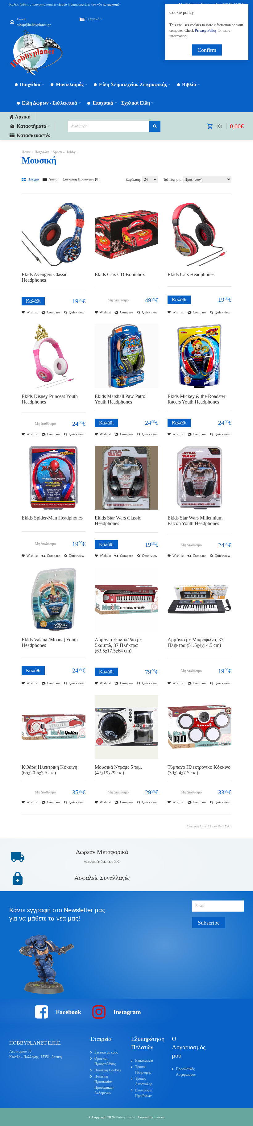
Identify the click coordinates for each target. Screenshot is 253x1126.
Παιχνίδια (42, 152)
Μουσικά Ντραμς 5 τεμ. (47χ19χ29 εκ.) (118, 769)
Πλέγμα (33, 179)
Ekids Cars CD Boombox (120, 274)
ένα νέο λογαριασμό (105, 4)
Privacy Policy (206, 30)
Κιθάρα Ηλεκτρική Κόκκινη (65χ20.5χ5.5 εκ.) (49, 769)
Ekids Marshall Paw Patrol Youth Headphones (121, 399)
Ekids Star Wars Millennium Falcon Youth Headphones (195, 520)
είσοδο (62, 4)
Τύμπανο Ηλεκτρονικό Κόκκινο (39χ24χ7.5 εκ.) (199, 769)
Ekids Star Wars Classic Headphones (118, 520)
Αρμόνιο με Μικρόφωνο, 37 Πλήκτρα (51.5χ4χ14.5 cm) (195, 642)
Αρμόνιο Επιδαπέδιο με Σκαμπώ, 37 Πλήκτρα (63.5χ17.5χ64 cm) (118, 645)
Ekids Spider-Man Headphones (52, 517)
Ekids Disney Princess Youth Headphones (50, 399)
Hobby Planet (126, 1117)
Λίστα (52, 179)
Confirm (206, 50)
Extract (159, 1117)
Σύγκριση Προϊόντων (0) (81, 179)
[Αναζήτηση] (154, 126)
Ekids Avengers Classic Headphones (44, 277)
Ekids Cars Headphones (191, 274)
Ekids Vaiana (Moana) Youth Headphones (50, 642)
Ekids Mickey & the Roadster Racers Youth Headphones (196, 399)
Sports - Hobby (64, 152)
